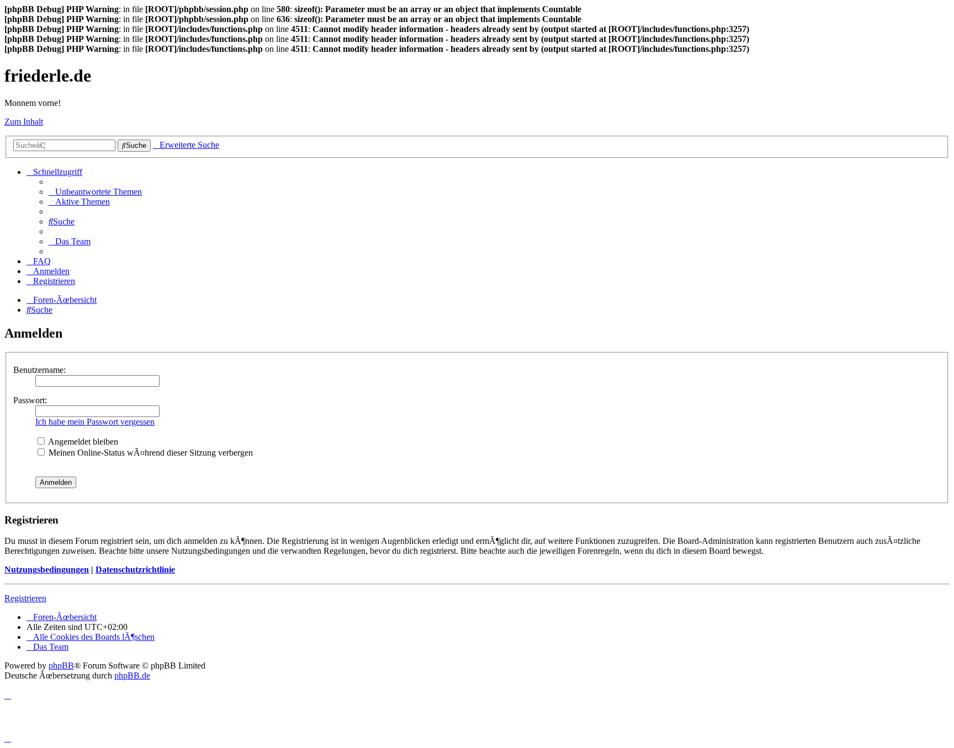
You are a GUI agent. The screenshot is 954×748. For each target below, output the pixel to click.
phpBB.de (132, 675)
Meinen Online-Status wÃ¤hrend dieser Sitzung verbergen (149, 452)
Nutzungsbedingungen (46, 569)
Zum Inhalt (23, 121)
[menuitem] (95, 191)
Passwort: (30, 400)
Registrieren (25, 598)
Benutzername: (39, 370)
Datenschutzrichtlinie (135, 569)
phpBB (61, 665)
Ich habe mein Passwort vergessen (95, 421)
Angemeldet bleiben (82, 441)
